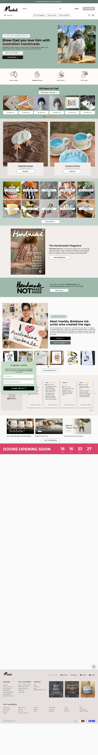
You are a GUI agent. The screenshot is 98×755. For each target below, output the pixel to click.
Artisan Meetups (7, 688)
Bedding (51, 711)
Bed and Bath (6, 709)
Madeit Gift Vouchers (8, 696)
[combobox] (42, 8)
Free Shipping (40, 15)
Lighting (5, 713)
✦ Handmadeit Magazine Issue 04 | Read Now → (49, 1)
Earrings (20, 709)
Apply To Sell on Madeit (24, 685)
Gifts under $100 (64, 15)
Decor (65, 707)
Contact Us (36, 686)
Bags (81, 707)
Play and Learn (22, 707)
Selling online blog (23, 688)
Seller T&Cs (21, 690)
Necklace (36, 709)
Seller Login (21, 692)
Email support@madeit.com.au (40, 689)
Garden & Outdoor (23, 713)
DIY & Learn (52, 709)
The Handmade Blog (8, 692)
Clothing (36, 707)
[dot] (42, 116)
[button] (60, 8)
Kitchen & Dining (84, 711)
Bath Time (66, 711)
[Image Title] (25, 144)
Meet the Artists (7, 694)
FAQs (35, 685)
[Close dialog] (34, 363)
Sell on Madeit (88, 8)
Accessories (52, 707)
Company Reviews (7, 686)
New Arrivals (52, 15)
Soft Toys (5, 711)
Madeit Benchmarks (23, 686)
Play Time (20, 711)
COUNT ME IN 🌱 (18, 388)
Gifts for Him (6, 707)
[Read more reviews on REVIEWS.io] (11, 399)
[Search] (66, 8)
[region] (60, 393)
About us (5, 685)
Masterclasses (6, 690)
